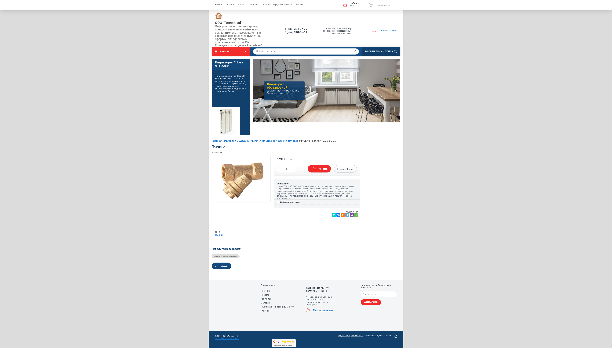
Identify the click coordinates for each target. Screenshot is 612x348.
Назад (223, 266)
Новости (230, 4)
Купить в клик (345, 169)
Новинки (219, 4)
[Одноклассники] (343, 215)
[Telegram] (347, 215)
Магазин (254, 4)
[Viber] (352, 215)
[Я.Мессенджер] (334, 215)
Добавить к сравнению (291, 202)
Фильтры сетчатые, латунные (279, 140)
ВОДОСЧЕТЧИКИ (247, 140)
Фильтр (219, 235)
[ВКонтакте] (338, 215)
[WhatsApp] (356, 215)
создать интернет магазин (350, 335)
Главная (299, 4)
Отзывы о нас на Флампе (227, 338)
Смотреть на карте (388, 30)
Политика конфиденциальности (277, 4)
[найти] (355, 51)
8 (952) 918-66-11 (295, 32)
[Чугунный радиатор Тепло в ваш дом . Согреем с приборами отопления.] (326, 121)
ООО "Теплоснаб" (228, 23)
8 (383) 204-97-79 (295, 28)
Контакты (242, 4)
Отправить (371, 302)
